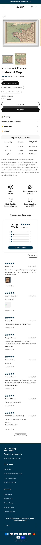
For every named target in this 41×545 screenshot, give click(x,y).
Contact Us (7, 469)
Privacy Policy (8, 498)
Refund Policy (8, 503)
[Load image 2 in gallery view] (20, 59)
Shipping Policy (9, 507)
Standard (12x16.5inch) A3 (12, 87)
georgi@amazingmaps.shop (13, 473)
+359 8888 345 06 (10, 478)
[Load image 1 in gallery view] (8, 59)
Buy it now (20, 110)
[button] (4, 7)
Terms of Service (9, 511)
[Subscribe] (35, 525)
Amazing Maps (23, 540)
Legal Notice (8, 494)
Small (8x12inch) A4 (10, 83)
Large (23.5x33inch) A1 (11, 92)
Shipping (9, 98)
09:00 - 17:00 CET (10, 482)
